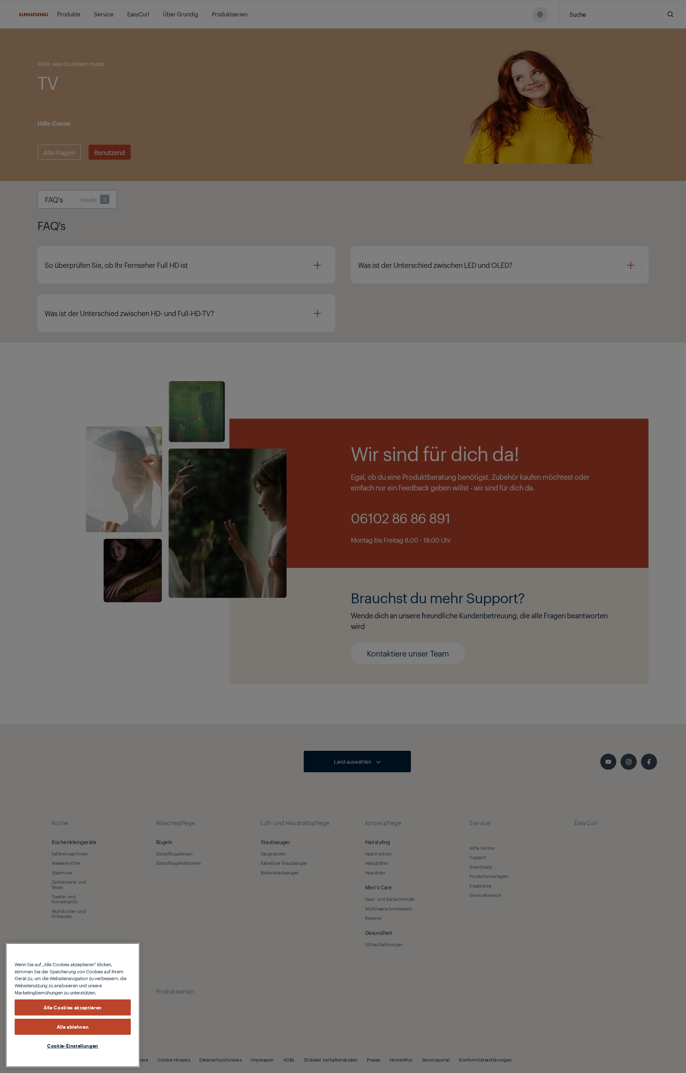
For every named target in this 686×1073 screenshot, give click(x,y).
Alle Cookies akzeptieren (73, 1007)
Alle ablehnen (73, 1026)
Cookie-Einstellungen (72, 1045)
